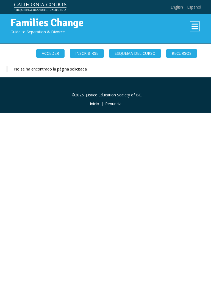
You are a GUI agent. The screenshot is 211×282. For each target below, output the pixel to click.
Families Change (47, 22)
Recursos (181, 53)
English (177, 7)
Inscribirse (86, 53)
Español (194, 7)
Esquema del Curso (135, 53)
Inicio (94, 104)
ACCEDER (50, 53)
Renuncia (113, 104)
